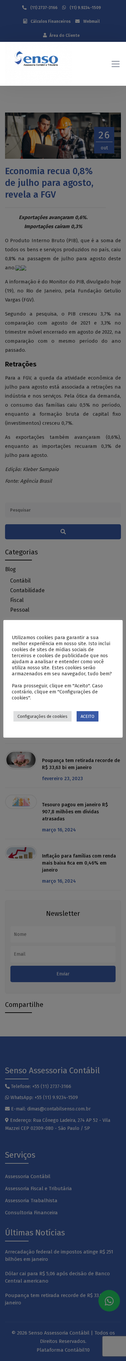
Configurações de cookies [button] (42, 716)
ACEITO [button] (87, 716)
